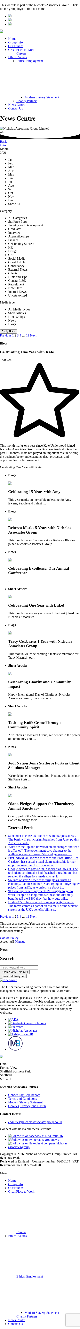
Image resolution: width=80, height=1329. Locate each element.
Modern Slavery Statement (42, 97)
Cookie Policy (9, 938)
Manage (20, 941)
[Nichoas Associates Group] (9, 16)
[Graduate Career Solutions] (27, 1023)
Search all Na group (13, 976)
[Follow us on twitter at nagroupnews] (33, 1139)
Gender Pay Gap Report (24, 1095)
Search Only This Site (15, 971)
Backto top (3, 143)
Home (12, 38)
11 (27, 335)
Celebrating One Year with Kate (20, 467)
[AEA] (13, 1019)
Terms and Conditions (22, 1098)
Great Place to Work (21, 49)
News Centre (16, 104)
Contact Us (15, 108)
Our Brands (15, 46)
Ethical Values (17, 57)
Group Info (15, 42)
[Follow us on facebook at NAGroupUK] (35, 1136)
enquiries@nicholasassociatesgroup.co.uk (35, 1122)
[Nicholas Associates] (22, 1030)
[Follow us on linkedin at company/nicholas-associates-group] (44, 1147)
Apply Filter (8, 331)
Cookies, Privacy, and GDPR (27, 1106)
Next (33, 335)
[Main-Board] (15, 1049)
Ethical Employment (29, 61)
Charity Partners (26, 101)
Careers (21, 53)
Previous (5, 335)
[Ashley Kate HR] (20, 1034)
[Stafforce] (15, 1027)
